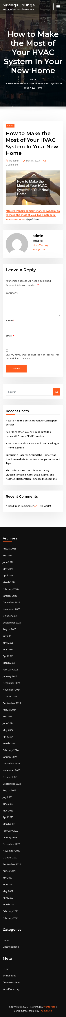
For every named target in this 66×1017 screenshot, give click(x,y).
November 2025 (11, 609)
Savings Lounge (19, 5)
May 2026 (8, 569)
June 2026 (8, 562)
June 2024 (8, 723)
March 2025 (9, 662)
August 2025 (9, 629)
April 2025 (8, 656)
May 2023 (8, 810)
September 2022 (12, 864)
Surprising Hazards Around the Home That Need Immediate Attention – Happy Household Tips (33, 459)
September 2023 (12, 783)
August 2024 (9, 709)
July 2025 (7, 636)
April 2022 (8, 897)
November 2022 (11, 850)
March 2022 (9, 904)
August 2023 (9, 790)
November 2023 (11, 770)
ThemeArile (46, 1010)
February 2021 (11, 918)
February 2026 (11, 589)
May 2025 (8, 649)
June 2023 (8, 803)
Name (10, 320)
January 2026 (10, 595)
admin (14, 160)
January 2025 (10, 676)
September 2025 (12, 622)
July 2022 (7, 877)
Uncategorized (11, 946)
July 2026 (7, 555)
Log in (6, 969)
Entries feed (9, 975)
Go (56, 391)
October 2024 (10, 696)
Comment (12, 292)
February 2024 (11, 750)
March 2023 (9, 824)
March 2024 (9, 743)
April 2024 (8, 736)
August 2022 (9, 870)
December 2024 (11, 683)
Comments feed (12, 982)
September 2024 (12, 703)
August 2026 (9, 548)
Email (10, 335)
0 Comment (12, 164)
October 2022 (10, 857)
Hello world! (44, 505)
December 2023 (11, 763)
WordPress (49, 1006)
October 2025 (10, 615)
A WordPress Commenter (20, 505)
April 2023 (8, 817)
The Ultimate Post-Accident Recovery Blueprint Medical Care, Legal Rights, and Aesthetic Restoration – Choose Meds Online (31, 474)
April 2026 (8, 575)
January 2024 (10, 757)
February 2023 (11, 830)
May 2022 (8, 891)
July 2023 (7, 797)
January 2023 (10, 837)
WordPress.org (11, 989)
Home (33, 79)
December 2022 (11, 844)
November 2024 (11, 689)
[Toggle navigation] (58, 6)
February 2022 (11, 911)
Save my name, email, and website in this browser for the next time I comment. (32, 356)
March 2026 (9, 582)
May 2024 (8, 730)
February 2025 (11, 669)
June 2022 (8, 884)
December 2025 (11, 602)
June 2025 (8, 642)
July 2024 (7, 716)
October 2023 (10, 777)
